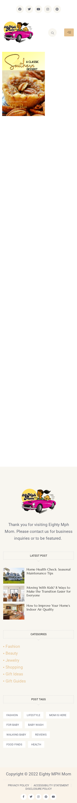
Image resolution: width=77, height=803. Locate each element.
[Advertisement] (38, 293)
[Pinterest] (57, 9)
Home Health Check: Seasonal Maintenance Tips (49, 571)
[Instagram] (48, 9)
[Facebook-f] (24, 797)
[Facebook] (20, 9)
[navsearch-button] (52, 32)
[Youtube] (38, 9)
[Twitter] (29, 9)
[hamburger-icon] (69, 32)
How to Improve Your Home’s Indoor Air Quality (48, 607)
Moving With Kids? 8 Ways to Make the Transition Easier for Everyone (49, 591)
